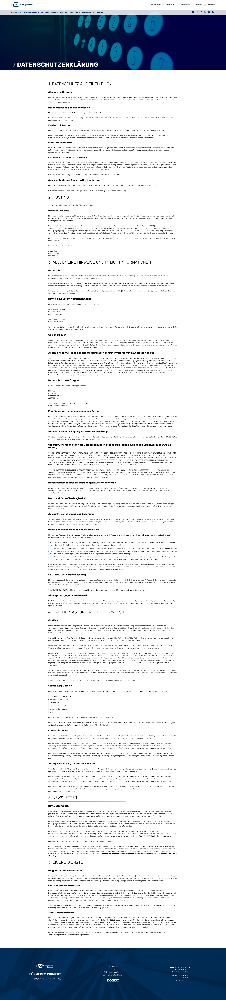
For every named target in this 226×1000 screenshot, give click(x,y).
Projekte (45, 12)
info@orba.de (180, 980)
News (77, 12)
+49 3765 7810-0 (183, 975)
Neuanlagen (16, 12)
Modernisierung (31, 12)
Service (54, 12)
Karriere (69, 12)
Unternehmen (88, 12)
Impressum (113, 967)
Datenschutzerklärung (113, 972)
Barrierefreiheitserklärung (113, 975)
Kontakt (99, 12)
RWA (61, 12)
